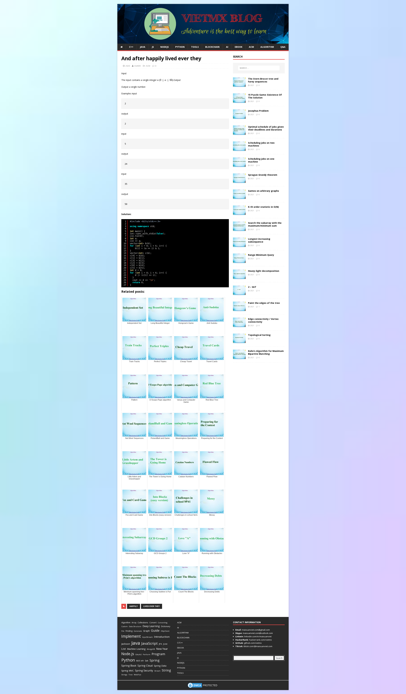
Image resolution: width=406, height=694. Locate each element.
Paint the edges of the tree (264, 302)
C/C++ (180, 642)
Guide (155, 630)
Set (146, 660)
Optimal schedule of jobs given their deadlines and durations (266, 128)
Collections (143, 622)
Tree (130, 674)
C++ (131, 46)
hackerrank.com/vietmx (260, 639)
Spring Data (160, 665)
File (122, 631)
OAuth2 (138, 654)
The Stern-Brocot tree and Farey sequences (263, 80)
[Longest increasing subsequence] (239, 245)
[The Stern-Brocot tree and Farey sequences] (239, 84)
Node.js (127, 653)
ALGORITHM (267, 46)
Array (134, 622)
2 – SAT (252, 286)
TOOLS (195, 46)
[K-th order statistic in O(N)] (239, 213)
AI (227, 46)
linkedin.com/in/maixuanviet (258, 636)
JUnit (165, 644)
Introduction (162, 637)
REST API (140, 660)
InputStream (147, 637)
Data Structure (135, 626)
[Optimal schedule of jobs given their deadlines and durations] (239, 132)
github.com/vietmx (253, 643)
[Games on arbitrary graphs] (239, 197)
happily (133, 606)
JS (153, 46)
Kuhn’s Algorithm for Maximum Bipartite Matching (266, 352)
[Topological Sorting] (239, 341)
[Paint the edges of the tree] (239, 309)
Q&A (282, 46)
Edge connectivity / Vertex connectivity (263, 320)
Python (128, 660)
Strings (124, 674)
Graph (146, 630)
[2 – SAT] (239, 293)
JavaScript (149, 643)
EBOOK (238, 46)
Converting (162, 622)
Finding (129, 630)
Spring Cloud (145, 665)
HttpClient (165, 631)
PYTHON (180, 46)
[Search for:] (259, 68)
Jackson (125, 643)
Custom (124, 626)
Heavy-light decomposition (263, 270)
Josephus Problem (258, 110)
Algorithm (125, 622)
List (123, 649)
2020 (127, 65)
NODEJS (164, 46)
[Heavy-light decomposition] (239, 277)
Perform (146, 654)
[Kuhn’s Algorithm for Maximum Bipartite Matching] (239, 357)
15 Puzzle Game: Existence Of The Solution (265, 96)
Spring (155, 660)
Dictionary (165, 626)
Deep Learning (151, 626)
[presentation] (158, 80)
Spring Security (144, 670)
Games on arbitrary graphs (263, 190)
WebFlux (137, 674)
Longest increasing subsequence (259, 240)
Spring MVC (127, 670)
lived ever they (151, 606)
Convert (153, 622)
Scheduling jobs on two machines (261, 144)
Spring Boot (128, 665)
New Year (162, 649)
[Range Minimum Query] (239, 261)
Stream (157, 671)
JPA (160, 643)
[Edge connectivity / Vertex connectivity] (239, 325)
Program (158, 654)
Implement (131, 636)
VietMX (137, 65)
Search (279, 658)
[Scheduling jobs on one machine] (239, 164)
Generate (138, 631)
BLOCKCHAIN (212, 46)
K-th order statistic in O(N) (263, 206)
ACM (251, 46)
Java (135, 643)
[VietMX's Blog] (203, 41)
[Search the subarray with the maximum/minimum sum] (239, 229)
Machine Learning (136, 648)
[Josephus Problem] (239, 116)
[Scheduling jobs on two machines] (239, 148)
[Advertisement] (298, 51)
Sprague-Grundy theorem (262, 174)
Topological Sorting (259, 334)
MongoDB (151, 649)
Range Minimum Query (261, 254)
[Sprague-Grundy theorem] (239, 180)
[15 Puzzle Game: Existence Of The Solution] (239, 100)
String (166, 670)
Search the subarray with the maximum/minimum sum (265, 224)
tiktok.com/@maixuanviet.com (257, 646)
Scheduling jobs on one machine (261, 160)
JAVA (142, 46)
